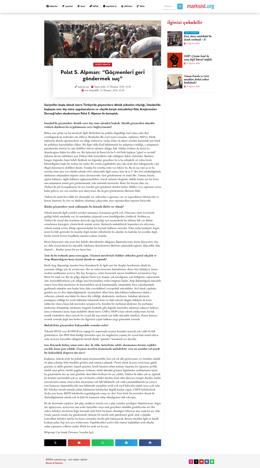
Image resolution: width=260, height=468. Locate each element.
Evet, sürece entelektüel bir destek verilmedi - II (198, 38)
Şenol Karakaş (191, 33)
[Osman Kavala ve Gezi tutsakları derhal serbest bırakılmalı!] (174, 81)
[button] (55, 442)
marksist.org (83, 87)
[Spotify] (212, 461)
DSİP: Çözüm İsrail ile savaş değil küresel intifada (198, 58)
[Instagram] (191, 461)
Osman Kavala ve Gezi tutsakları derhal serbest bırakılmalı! (196, 80)
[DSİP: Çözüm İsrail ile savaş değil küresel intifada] (174, 60)
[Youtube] (201, 461)
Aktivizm (128, 6)
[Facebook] (206, 461)
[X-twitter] (196, 461)
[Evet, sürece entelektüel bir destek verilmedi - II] (174, 38)
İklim (142, 6)
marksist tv (111, 6)
